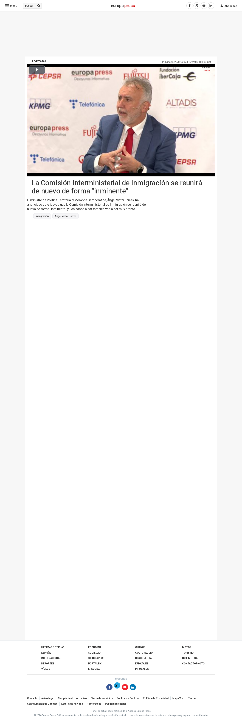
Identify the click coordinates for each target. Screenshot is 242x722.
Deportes (47, 663)
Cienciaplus (96, 658)
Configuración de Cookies (42, 704)
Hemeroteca (94, 704)
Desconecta (143, 658)
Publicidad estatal (115, 704)
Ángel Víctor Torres (65, 216)
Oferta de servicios (102, 698)
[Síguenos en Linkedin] (132, 687)
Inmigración (42, 216)
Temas (192, 698)
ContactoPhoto (193, 663)
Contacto (32, 698)
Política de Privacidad (156, 698)
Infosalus (142, 669)
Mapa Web (178, 698)
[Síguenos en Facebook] (109, 687)
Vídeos (45, 669)
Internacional (51, 658)
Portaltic (95, 663)
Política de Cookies (128, 698)
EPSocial (94, 669)
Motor (186, 647)
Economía (94, 647)
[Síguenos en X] (117, 687)
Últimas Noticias (52, 647)
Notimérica (190, 658)
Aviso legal (47, 698)
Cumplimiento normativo (72, 698)
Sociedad (94, 653)
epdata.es (141, 663)
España (46, 653)
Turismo (188, 653)
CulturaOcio (144, 653)
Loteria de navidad (72, 704)
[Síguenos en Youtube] (125, 687)
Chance (140, 647)
